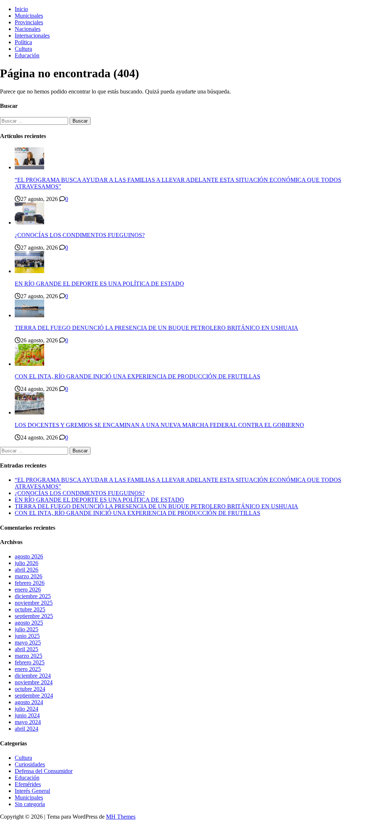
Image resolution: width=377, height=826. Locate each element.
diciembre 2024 (33, 676)
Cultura (23, 49)
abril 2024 (26, 729)
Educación (27, 55)
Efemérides (28, 784)
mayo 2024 (28, 722)
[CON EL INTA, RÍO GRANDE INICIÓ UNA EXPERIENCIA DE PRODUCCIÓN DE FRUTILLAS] (29, 364)
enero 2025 (28, 669)
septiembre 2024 (34, 695)
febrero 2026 (30, 583)
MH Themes (120, 816)
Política (23, 42)
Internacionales (32, 35)
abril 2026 (26, 569)
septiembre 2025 (34, 616)
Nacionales (27, 29)
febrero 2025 (30, 662)
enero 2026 (28, 589)
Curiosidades (30, 764)
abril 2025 (26, 649)
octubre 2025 (30, 609)
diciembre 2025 (33, 596)
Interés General (32, 791)
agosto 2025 (29, 623)
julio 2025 (26, 629)
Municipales (29, 16)
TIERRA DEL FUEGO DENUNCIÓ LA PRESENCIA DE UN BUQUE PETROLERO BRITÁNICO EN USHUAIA (156, 328)
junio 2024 (27, 715)
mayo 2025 (28, 642)
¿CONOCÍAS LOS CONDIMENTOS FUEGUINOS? (80, 235)
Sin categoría (30, 804)
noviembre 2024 (34, 682)
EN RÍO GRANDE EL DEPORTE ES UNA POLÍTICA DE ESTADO (99, 283)
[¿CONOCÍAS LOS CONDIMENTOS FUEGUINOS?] (29, 222)
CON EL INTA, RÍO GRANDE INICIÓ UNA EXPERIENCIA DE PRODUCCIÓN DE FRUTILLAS (137, 376)
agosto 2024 (29, 702)
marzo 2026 (28, 576)
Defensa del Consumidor (44, 771)
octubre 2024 (30, 689)
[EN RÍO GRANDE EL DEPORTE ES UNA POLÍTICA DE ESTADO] (29, 271)
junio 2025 (27, 636)
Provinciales (29, 22)
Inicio (21, 9)
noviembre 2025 (34, 603)
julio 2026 (26, 563)
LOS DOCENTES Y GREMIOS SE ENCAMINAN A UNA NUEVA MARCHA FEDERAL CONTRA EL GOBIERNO (159, 425)
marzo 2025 (28, 656)
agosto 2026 (29, 556)
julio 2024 (26, 709)
